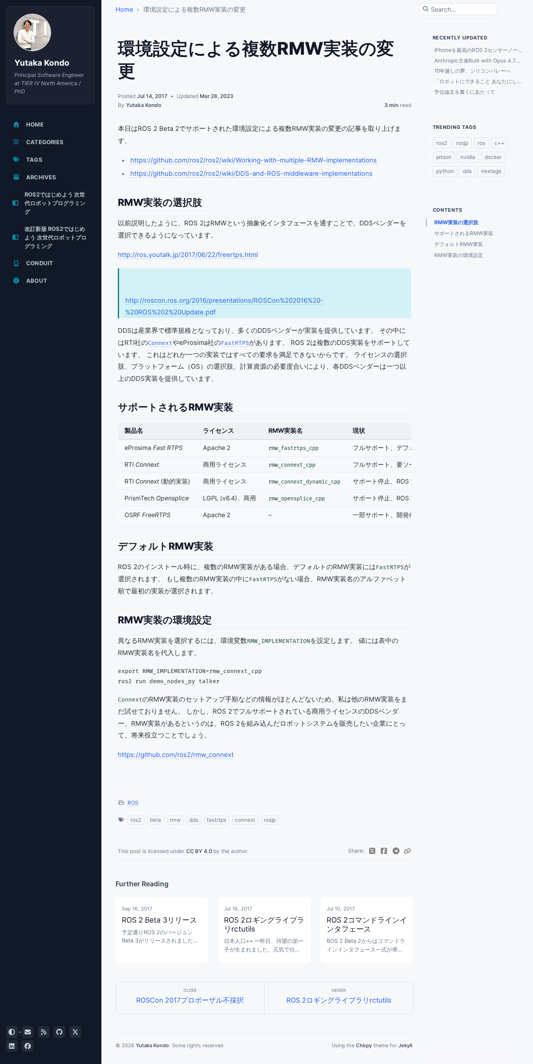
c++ (499, 143)
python (445, 171)
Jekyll (405, 1045)
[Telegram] (395, 851)
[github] (59, 1032)
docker (493, 157)
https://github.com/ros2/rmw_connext (176, 755)
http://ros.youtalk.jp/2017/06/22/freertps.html (188, 255)
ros (481, 143)
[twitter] (75, 1032)
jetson (443, 157)
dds (193, 820)
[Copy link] (407, 851)
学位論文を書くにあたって (464, 92)
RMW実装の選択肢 (456, 222)
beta (155, 820)
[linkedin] (11, 1046)
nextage (491, 171)
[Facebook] (384, 851)
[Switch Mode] (11, 1032)
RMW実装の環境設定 (458, 255)
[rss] (43, 1032)
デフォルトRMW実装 (458, 244)
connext (245, 820)
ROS (133, 803)
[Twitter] (372, 851)
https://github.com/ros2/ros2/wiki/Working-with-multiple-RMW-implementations (253, 160)
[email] (27, 1032)
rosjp (270, 820)
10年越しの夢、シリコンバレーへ (472, 71)
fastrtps (216, 820)
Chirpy (364, 1045)
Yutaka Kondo (41, 63)
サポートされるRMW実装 (463, 233)
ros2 (135, 820)
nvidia (467, 157)
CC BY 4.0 (199, 851)
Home (124, 9)
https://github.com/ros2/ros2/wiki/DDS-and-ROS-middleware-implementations (251, 173)
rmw (175, 820)
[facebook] (27, 1046)
